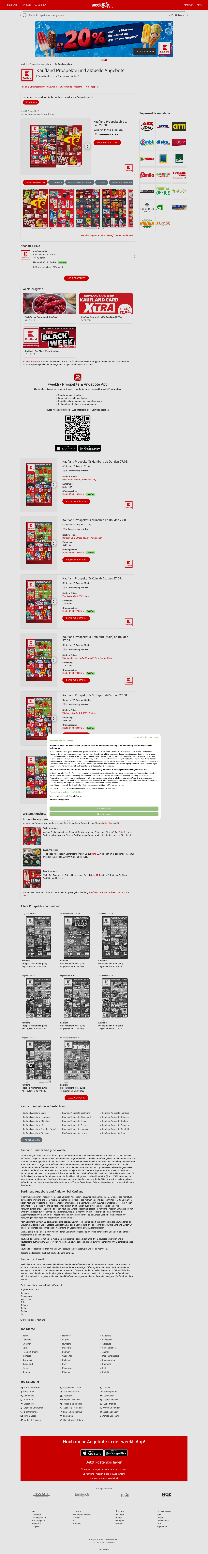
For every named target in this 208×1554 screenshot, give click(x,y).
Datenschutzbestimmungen (146, 737)
